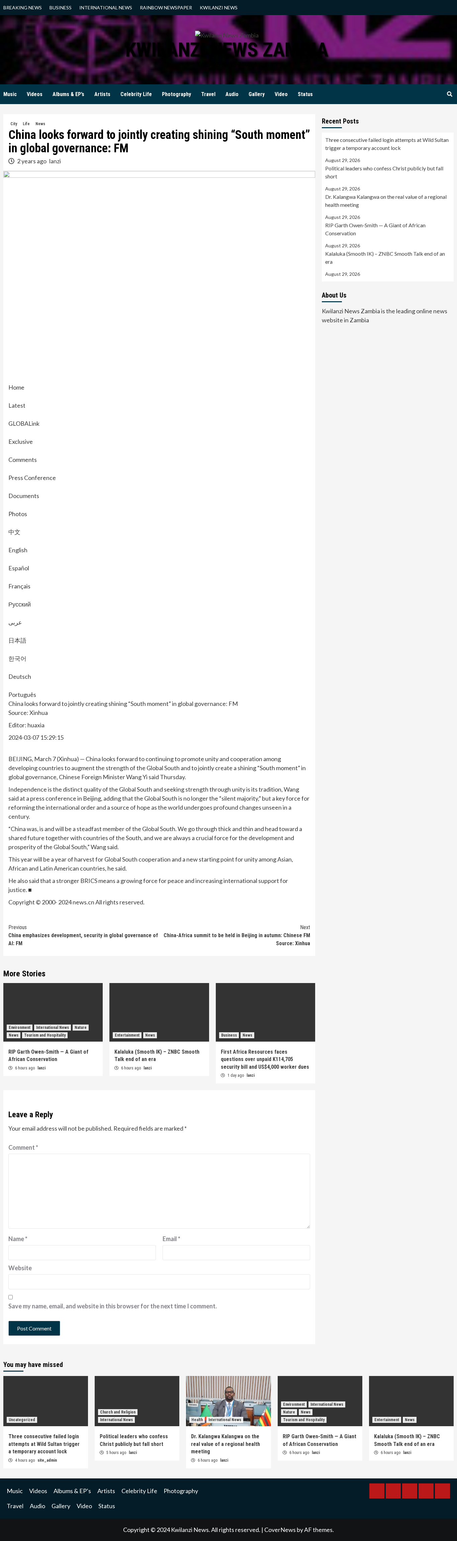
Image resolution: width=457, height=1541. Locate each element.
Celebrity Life (136, 94)
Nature (81, 1027)
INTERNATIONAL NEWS (105, 7)
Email (171, 1238)
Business (229, 1035)
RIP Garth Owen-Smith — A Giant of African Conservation (375, 229)
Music (10, 94)
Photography (176, 94)
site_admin (47, 1460)
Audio (232, 94)
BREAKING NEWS (22, 7)
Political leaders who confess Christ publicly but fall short (384, 172)
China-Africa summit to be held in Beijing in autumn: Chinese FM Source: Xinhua (237, 935)
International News (52, 1027)
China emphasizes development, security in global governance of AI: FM (83, 935)
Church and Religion (117, 1412)
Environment (19, 1027)
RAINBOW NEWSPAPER (166, 7)
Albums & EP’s (68, 94)
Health (197, 1419)
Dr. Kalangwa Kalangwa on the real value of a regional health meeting (386, 200)
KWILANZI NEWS (219, 7)
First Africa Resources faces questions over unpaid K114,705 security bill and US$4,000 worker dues (265, 1059)
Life (26, 123)
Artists (102, 94)
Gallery (257, 94)
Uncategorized (22, 1419)
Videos (34, 94)
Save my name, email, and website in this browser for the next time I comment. (112, 1306)
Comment (23, 1147)
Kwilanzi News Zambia (226, 50)
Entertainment (127, 1035)
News (40, 123)
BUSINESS (61, 7)
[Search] (449, 94)
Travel (208, 94)
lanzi (55, 161)
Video (281, 94)
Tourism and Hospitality (45, 1035)
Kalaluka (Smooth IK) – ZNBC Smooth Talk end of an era (385, 257)
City (13, 123)
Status (305, 94)
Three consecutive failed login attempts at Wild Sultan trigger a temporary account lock (387, 144)
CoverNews (280, 1529)
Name (17, 1238)
